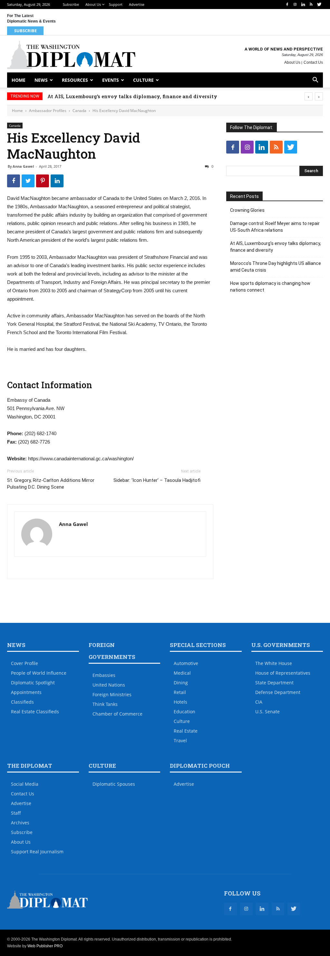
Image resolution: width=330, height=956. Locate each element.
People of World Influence (38, 673)
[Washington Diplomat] (71, 54)
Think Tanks (105, 704)
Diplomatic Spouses (113, 784)
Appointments (26, 692)
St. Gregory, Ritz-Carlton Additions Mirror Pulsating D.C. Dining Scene (50, 483)
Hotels (180, 702)
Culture (143, 80)
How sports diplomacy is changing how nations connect (270, 287)
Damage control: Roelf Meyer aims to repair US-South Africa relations (275, 227)
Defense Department (277, 692)
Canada (79, 110)
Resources (75, 80)
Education (184, 711)
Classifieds (22, 702)
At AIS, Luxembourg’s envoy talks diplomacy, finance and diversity (132, 96)
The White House (273, 663)
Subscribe (71, 4)
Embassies (103, 675)
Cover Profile (24, 663)
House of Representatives (282, 673)
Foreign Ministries (111, 694)
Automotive (186, 663)
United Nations (108, 685)
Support (115, 4)
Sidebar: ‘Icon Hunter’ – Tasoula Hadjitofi (156, 480)
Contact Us (313, 62)
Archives (20, 823)
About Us (93, 4)
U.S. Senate (267, 711)
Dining (181, 683)
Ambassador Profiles (47, 110)
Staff (16, 813)
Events (110, 80)
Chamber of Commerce (117, 714)
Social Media (24, 784)
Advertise (136, 4)
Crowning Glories (247, 210)
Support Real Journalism (37, 851)
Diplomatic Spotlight (33, 683)
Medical (182, 673)
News (41, 80)
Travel (180, 740)
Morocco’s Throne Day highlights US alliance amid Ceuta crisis (275, 267)
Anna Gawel (23, 166)
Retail (180, 692)
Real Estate (186, 731)
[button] (315, 81)
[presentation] (309, 96)
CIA (258, 702)
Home (18, 80)
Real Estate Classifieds (35, 711)
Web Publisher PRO (45, 946)
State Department (274, 683)
